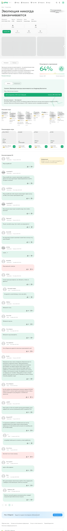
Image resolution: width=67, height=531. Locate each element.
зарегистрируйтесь (57, 161)
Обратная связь (5, 523)
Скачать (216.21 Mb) (54, 94)
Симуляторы (8, 7)
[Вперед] (65, 46)
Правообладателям (49, 523)
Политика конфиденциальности (9, 525)
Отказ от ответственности (36, 523)
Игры (3, 7)
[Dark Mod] (59, 2)
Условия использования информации (20, 523)
